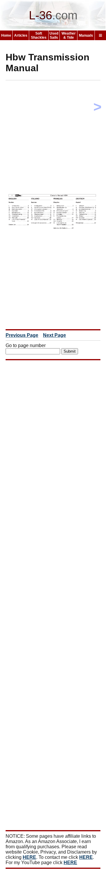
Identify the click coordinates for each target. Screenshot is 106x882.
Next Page (54, 335)
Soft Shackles (39, 35)
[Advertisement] (53, 137)
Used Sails (53, 35)
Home (6, 35)
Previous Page (22, 335)
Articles (20, 35)
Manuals (86, 35)
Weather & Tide (69, 35)
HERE (29, 857)
